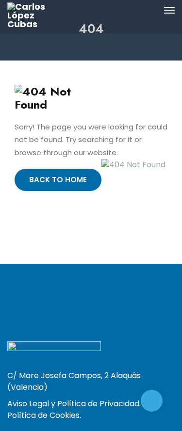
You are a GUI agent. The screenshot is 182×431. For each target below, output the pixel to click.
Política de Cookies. (44, 415)
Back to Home (58, 180)
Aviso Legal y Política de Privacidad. (74, 403)
